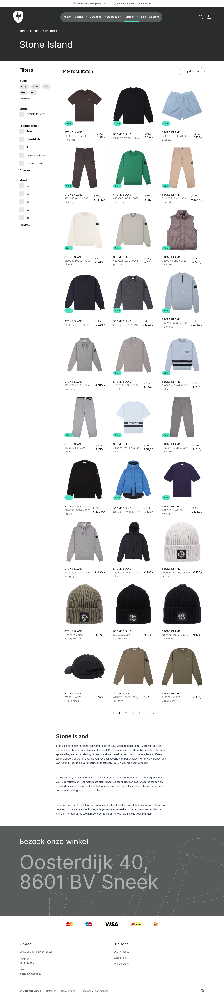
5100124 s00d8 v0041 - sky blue (174, 325)
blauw (35, 86)
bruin (46, 86)
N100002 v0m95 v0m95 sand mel (176, 574)
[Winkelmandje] (209, 17)
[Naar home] (18, 17)
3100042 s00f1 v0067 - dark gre (175, 449)
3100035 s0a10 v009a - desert (174, 200)
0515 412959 (26, 962)
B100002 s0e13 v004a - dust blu (175, 137)
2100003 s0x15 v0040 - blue (126, 449)
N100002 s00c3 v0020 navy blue (175, 636)
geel (23, 92)
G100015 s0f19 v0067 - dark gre (175, 262)
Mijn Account (121, 963)
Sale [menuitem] (143, 16)
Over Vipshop (121, 951)
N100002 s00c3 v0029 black (122, 636)
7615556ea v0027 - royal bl (173, 512)
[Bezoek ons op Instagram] (202, 990)
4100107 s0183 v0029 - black (125, 574)
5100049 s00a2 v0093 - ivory (77, 262)
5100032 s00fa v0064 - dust (126, 387)
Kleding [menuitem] (78, 16)
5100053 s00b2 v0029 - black (77, 512)
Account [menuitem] (154, 16)
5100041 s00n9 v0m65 (126, 324)
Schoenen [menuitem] (95, 16)
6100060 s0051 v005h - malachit (126, 200)
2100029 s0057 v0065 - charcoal (77, 137)
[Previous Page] (113, 713)
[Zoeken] (200, 17)
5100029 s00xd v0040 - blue (175, 387)
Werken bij (120, 957)
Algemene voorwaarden (94, 990)
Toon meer (24, 98)
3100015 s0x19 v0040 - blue (76, 449)
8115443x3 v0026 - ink (126, 511)
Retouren (51, 990)
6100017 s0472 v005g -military (126, 699)
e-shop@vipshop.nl (31, 973)
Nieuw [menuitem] (67, 16)
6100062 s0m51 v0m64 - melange (77, 387)
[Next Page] (152, 713)
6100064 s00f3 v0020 (77, 324)
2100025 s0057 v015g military (171, 699)
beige (24, 86)
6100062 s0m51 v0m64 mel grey (77, 574)
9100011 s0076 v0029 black (72, 699)
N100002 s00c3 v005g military (73, 636)
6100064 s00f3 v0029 (126, 137)
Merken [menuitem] (130, 16)
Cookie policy (68, 990)
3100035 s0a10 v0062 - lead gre (77, 200)
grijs (33, 92)
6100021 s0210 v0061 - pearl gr (126, 262)
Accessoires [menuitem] (112, 16)
